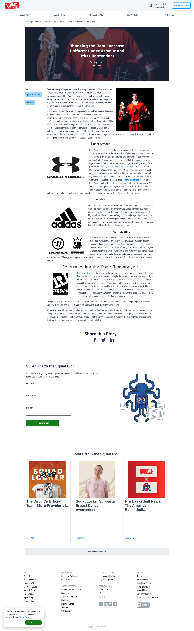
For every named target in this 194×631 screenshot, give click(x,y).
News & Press (29, 590)
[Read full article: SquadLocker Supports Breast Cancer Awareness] (97, 479)
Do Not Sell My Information (148, 597)
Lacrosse (29, 102)
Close (33, 622)
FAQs (101, 593)
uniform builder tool (130, 179)
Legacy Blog (29, 601)
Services (64, 607)
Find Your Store (96, 15)
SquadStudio (59, 15)
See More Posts (97, 551)
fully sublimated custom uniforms (117, 166)
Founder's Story (30, 583)
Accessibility (142, 590)
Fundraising (66, 593)
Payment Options (106, 579)
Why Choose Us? (31, 579)
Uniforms (65, 600)
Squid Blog (28, 597)
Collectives (65, 579)
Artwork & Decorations (70, 596)
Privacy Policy (24, 617)
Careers (102, 596)
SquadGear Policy (144, 583)
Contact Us (169, 15)
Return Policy (142, 576)
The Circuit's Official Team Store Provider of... (47, 503)
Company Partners (69, 576)
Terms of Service (143, 586)
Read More (30, 537)
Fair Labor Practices (144, 593)
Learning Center (67, 603)
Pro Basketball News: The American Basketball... (143, 505)
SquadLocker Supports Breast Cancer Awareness (95, 505)
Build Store (181, 5)
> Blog (29, 21)
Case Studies (29, 593)
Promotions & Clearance (71, 589)
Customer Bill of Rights (109, 576)
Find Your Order (133, 15)
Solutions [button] (24, 15)
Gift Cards (65, 611)
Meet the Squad (30, 586)
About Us (27, 576)
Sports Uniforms (33, 94)
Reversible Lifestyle (85, 273)
